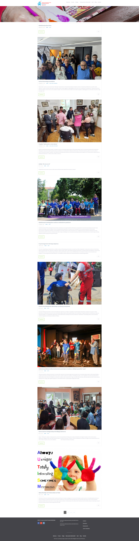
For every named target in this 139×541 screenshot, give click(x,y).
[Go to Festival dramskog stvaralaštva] (69, 58)
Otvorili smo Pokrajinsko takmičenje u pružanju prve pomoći (54, 306)
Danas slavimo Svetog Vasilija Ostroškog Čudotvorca (52, 431)
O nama (72, 2)
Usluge (76, 2)
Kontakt (99, 2)
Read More (41, 31)
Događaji (55, 83)
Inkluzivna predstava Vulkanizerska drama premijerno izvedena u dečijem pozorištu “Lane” (62, 369)
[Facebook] (38, 523)
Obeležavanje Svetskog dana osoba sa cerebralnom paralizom (55, 222)
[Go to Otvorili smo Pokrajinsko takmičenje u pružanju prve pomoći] (69, 283)
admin (47, 27)
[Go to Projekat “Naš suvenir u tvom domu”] (69, 121)
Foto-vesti (56, 145)
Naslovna (68, 2)
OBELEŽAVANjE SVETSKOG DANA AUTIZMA (49, 493)
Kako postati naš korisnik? (85, 2)
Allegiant (74, 538)
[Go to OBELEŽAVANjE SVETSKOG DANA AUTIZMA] (69, 469)
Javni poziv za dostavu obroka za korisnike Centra (69, 520)
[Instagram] (44, 523)
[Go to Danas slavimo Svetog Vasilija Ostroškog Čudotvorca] (69, 408)
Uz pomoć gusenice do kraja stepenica (48, 244)
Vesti (93, 2)
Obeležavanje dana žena (45, 25)
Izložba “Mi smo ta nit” (44, 164)
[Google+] (41, 523)
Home (68, 15)
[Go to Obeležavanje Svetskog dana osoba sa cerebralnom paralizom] (69, 199)
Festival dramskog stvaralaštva (47, 81)
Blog (96, 2)
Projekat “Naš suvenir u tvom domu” (48, 144)
